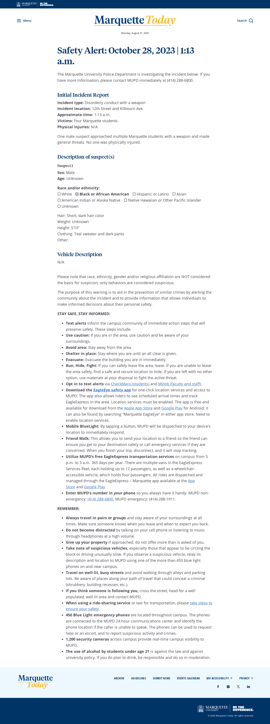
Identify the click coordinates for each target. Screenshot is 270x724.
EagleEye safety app (112, 389)
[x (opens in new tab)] (238, 686)
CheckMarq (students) (130, 383)
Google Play (171, 408)
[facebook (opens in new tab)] (218, 686)
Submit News (161, 678)
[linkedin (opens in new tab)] (248, 686)
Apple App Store (138, 408)
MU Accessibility (218, 678)
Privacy (244, 678)
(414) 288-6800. (101, 499)
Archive (119, 678)
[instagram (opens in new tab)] (228, 686)
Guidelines (138, 678)
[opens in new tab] (35, 4)
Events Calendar (188, 678)
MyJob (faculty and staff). (180, 383)
